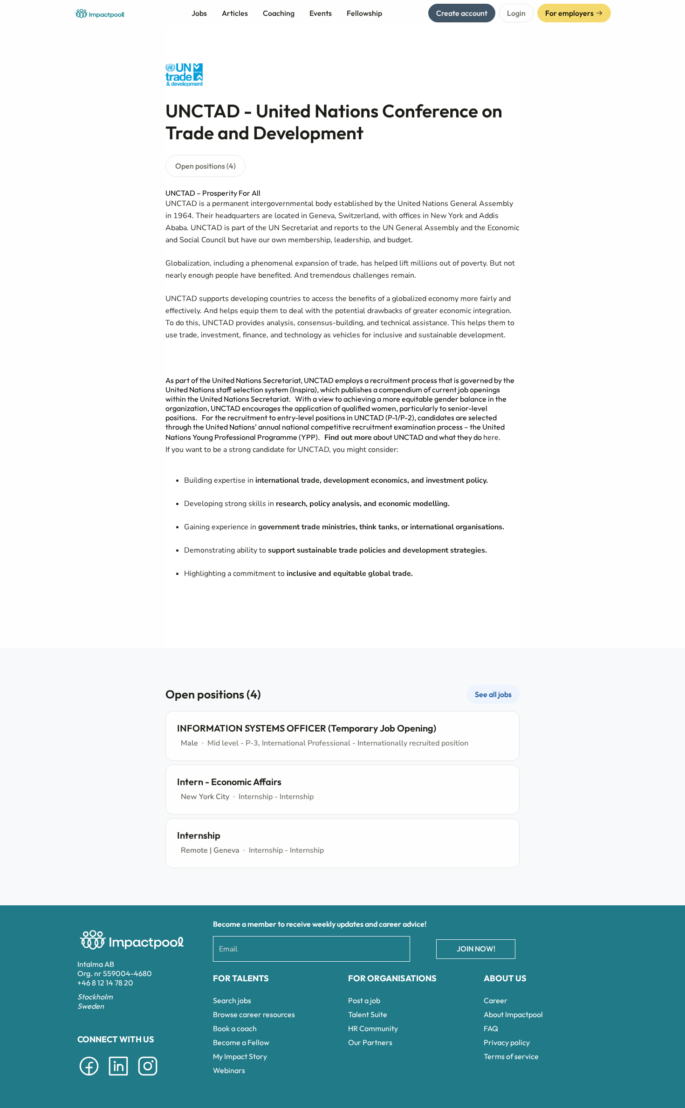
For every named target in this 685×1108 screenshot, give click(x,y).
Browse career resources (254, 1014)
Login (516, 13)
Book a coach (235, 1028)
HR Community (373, 1028)
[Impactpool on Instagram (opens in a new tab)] (147, 1077)
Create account (461, 13)
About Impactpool (513, 1014)
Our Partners (370, 1042)
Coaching (279, 13)
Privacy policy (507, 1042)
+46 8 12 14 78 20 (105, 982)
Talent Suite (367, 1014)
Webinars (229, 1070)
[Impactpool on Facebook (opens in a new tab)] (89, 1077)
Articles (235, 13)
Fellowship (364, 13)
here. (491, 437)
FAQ (491, 1028)
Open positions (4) (205, 166)
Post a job (364, 1000)
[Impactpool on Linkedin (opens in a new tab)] (118, 1077)
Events (320, 13)
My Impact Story (240, 1056)
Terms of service (511, 1056)
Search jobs (232, 1000)
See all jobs (493, 694)
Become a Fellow (241, 1042)
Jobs (199, 13)
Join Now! (476, 948)
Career (495, 1000)
